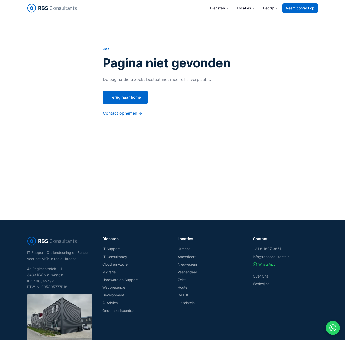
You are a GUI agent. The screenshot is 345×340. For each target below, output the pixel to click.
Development (113, 295)
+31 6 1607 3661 (267, 249)
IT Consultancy (114, 256)
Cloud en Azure (115, 264)
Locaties (244, 8)
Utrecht (184, 249)
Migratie (109, 272)
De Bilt (183, 295)
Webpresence (113, 287)
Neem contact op (300, 8)
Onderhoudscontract (119, 310)
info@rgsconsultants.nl (271, 256)
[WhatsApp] (333, 328)
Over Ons (260, 276)
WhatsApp (267, 264)
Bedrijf (268, 8)
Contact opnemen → (122, 113)
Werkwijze (261, 284)
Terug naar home (125, 97)
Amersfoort (187, 256)
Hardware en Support (120, 280)
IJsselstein (186, 303)
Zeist (182, 280)
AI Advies (110, 303)
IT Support (111, 249)
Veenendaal (187, 272)
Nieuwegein (187, 264)
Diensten (217, 8)
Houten (183, 287)
